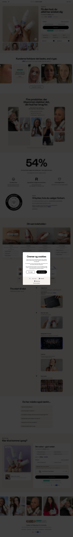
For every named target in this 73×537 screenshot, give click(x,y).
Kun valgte (30, 272)
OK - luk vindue (42, 272)
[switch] (39, 278)
